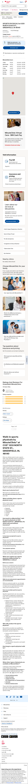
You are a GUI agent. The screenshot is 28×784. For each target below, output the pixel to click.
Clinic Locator (9, 16)
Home (3, 16)
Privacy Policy (10, 782)
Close (25, 765)
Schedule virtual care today (12, 145)
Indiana (15, 16)
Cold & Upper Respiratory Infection (13, 229)
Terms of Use (18, 782)
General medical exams (11, 683)
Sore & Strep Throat (9, 234)
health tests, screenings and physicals (13, 669)
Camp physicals (9, 677)
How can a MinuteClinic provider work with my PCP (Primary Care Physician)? (14, 338)
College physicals (10, 678)
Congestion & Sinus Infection (11, 243)
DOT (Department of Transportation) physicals (15, 681)
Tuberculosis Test (8, 248)
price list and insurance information (12, 544)
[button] (14, 94)
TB (10, 672)
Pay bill (7, 166)
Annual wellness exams (11, 675)
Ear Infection (7, 253)
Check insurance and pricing (12, 184)
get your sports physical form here (12, 494)
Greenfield (20, 16)
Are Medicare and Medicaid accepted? (14, 364)
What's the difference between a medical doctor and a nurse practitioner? (12, 314)
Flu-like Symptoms (9, 239)
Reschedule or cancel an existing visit (14, 53)
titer (13, 672)
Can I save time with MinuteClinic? (13, 293)
